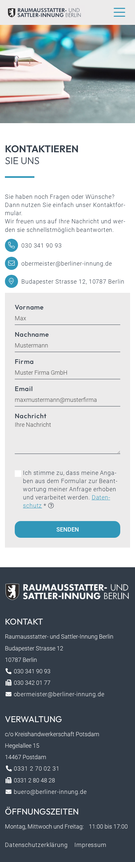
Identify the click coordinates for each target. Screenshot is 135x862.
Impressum (90, 844)
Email (24, 388)
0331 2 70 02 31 (36, 768)
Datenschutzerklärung (36, 844)
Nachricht (31, 416)
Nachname (32, 334)
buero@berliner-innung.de (49, 791)
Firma (24, 361)
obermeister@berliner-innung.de (66, 263)
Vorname (29, 307)
